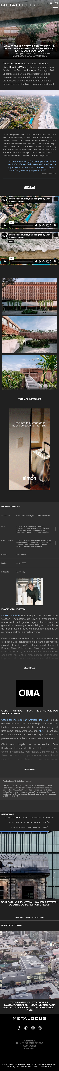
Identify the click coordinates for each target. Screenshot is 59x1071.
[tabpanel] (29, 875)
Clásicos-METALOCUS (42, 818)
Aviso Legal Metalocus (46, 1064)
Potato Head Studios (14, 64)
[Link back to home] (18, 5)
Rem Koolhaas (25, 70)
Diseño (46, 822)
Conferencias (32, 822)
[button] (4, 874)
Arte (25, 818)
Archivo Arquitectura (29, 917)
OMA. (18, 516)
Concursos (15, 822)
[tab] (13, 818)
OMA (21, 67)
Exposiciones (18, 827)
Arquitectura (12, 818)
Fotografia (34, 827)
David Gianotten (43, 516)
